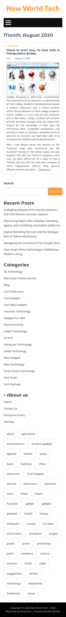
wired (31, 593)
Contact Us (10, 408)
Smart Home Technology (19, 371)
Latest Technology (15, 351)
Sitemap (9, 421)
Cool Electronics (14, 291)
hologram (13, 523)
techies (33, 573)
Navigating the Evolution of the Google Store (32, 243)
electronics (30, 483)
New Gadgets (12, 357)
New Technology (14, 364)
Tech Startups (12, 384)
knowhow (35, 533)
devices (11, 483)
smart (28, 563)
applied (11, 453)
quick (10, 553)
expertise (50, 483)
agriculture (28, 434)
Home (7, 402)
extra (10, 493)
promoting (44, 543)
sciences (12, 563)
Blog (7, 285)
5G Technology (13, 271)
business (26, 464)
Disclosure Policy (14, 415)
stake (42, 563)
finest (24, 493)
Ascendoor (26, 611)
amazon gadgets (42, 444)
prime (26, 543)
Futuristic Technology (17, 311)
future (39, 493)
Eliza (8, 58)
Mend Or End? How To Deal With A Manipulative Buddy (33, 52)
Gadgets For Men (14, 318)
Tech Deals (12, 46)
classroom (13, 474)
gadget (29, 503)
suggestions (14, 573)
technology (14, 583)
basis (10, 464)
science (45, 553)
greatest (12, 513)
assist (43, 453)
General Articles (13, 324)
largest (53, 533)
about (10, 434)
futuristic (12, 503)
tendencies (13, 593)
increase (48, 523)
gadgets (46, 503)
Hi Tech (8, 338)
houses (31, 523)
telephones (35, 583)
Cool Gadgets (12, 298)
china (42, 464)
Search (9, 183)
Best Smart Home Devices (20, 278)
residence (27, 553)
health (28, 513)
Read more (45, 169)
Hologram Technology (18, 344)
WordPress (54, 611)
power (11, 543)
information (14, 533)
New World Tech (33, 7)
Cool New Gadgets (15, 304)
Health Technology (15, 331)
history (44, 513)
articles (27, 453)
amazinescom (15, 444)
